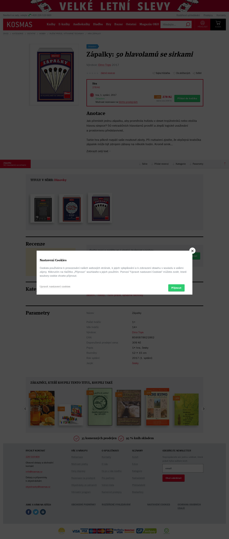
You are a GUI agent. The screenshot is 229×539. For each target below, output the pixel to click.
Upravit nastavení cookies (55, 286)
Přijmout (176, 287)
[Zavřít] (192, 251)
